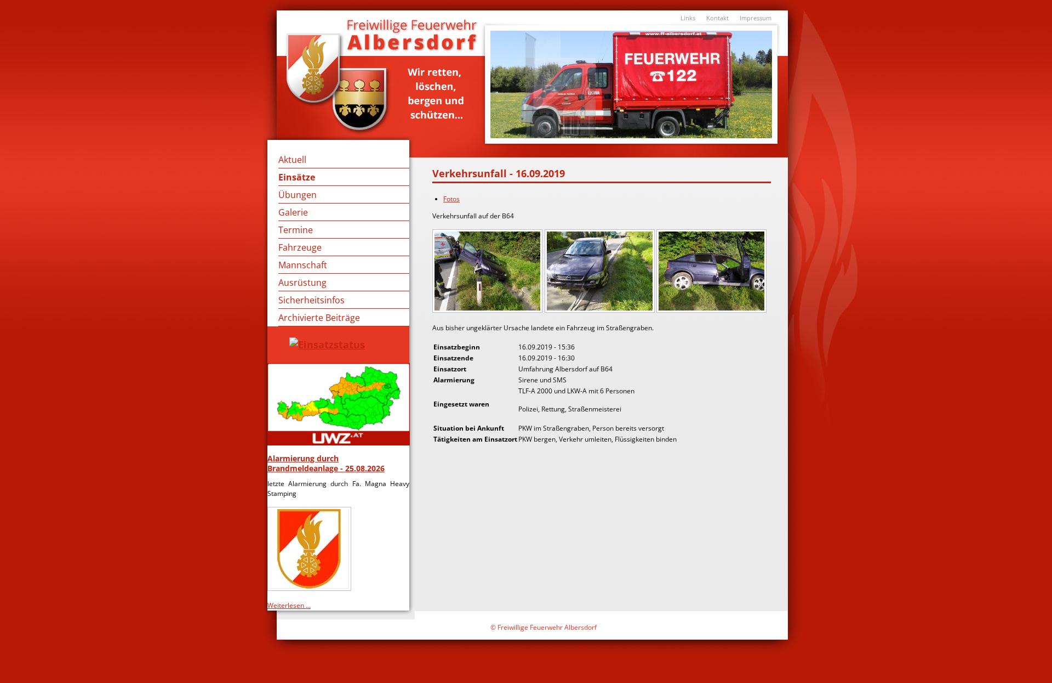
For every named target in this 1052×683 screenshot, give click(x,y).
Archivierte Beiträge (319, 318)
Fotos (451, 199)
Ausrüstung (302, 282)
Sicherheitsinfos (311, 300)
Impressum (755, 18)
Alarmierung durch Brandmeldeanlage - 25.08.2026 (326, 463)
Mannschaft (302, 265)
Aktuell (292, 160)
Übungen (297, 195)
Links (688, 18)
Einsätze (296, 177)
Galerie (293, 212)
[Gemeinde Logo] (310, 587)
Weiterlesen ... (289, 605)
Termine (295, 230)
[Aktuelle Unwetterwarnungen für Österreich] (338, 404)
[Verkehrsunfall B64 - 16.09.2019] (488, 309)
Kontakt (717, 18)
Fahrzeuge (300, 247)
